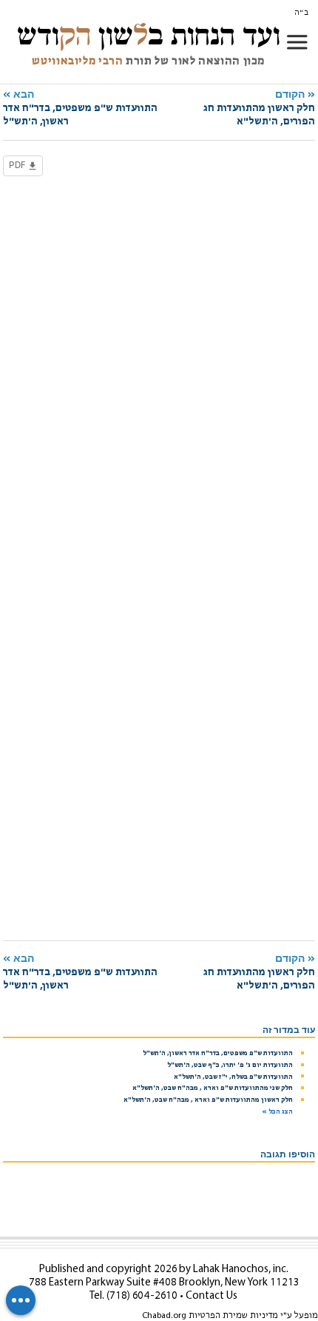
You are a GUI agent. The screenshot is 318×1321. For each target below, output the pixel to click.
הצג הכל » (277, 1111)
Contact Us (211, 1296)
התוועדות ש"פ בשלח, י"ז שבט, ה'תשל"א (233, 1077)
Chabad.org (164, 1315)
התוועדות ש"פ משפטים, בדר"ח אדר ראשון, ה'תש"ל (218, 1053)
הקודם (258, 107)
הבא (80, 107)
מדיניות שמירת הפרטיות (233, 1315)
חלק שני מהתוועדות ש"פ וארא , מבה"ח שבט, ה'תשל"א (212, 1088)
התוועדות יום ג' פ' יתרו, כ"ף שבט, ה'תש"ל (230, 1065)
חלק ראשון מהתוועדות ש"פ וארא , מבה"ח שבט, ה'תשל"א (208, 1100)
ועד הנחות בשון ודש (148, 35)
